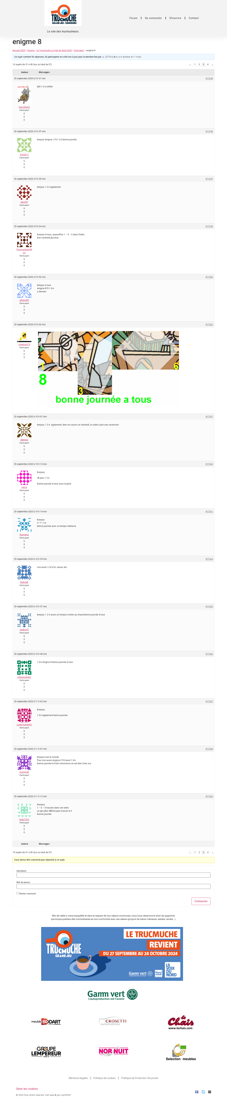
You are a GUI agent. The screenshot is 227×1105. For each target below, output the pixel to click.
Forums (31, 50)
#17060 (209, 464)
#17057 (209, 416)
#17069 (209, 796)
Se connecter (153, 18)
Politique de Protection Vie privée (139, 1078)
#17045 (209, 78)
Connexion (201, 901)
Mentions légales (78, 1078)
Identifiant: (21, 871)
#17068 (209, 749)
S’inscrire (175, 18)
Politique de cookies (104, 1078)
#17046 (209, 131)
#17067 (209, 701)
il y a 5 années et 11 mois (128, 57)
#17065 (209, 606)
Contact (194, 18)
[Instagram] (209, 1091)
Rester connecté (27, 894)
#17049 (209, 226)
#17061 (209, 511)
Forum (133, 18)
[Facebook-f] (196, 1091)
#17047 (209, 179)
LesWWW (66, 1095)
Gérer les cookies (27, 1088)
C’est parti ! (79, 50)
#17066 (209, 654)
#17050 (209, 277)
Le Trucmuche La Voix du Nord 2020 (54, 50)
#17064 (209, 559)
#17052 (209, 324)
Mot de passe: (23, 882)
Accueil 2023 (18, 50)
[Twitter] (203, 1091)
